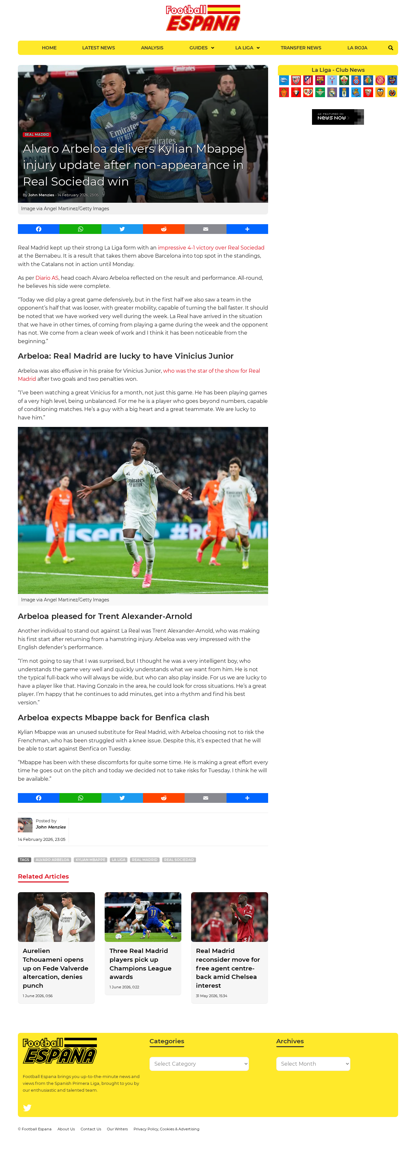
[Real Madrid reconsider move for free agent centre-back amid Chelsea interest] (229, 917)
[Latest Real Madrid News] (332, 92)
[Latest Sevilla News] (368, 92)
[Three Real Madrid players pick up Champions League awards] (143, 917)
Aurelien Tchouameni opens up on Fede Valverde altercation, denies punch (55, 968)
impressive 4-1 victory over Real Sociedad (211, 248)
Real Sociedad (179, 860)
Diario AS (46, 278)
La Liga (244, 48)
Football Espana (37, 1129)
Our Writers (117, 1129)
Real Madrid (37, 135)
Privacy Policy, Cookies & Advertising (167, 1129)
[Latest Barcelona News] (320, 80)
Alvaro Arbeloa (52, 860)
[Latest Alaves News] (284, 80)
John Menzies (41, 195)
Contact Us (91, 1129)
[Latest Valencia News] (380, 92)
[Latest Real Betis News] (320, 92)
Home (49, 48)
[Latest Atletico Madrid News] (308, 80)
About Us (66, 1129)
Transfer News (301, 48)
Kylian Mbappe (90, 860)
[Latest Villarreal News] (392, 92)
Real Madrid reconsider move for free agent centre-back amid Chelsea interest (228, 968)
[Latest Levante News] (392, 80)
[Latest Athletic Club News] (296, 80)
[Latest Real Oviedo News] (344, 92)
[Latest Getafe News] (368, 80)
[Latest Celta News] (332, 80)
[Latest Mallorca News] (284, 92)
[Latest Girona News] (380, 80)
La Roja (357, 48)
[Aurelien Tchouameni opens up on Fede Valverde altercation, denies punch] (56, 917)
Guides (198, 48)
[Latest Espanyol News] (356, 80)
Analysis (152, 48)
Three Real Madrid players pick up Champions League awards (141, 964)
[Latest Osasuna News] (296, 92)
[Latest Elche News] (344, 80)
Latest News (98, 48)
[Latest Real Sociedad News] (356, 92)
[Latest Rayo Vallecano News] (308, 92)
